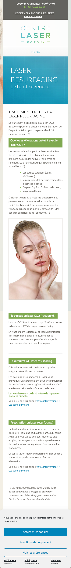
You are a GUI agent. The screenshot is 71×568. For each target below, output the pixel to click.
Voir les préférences (35, 552)
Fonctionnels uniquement (35, 542)
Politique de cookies (10, 562)
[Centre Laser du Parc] (35, 32)
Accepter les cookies (35, 531)
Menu (35, 51)
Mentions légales (56, 562)
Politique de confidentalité (32, 562)
